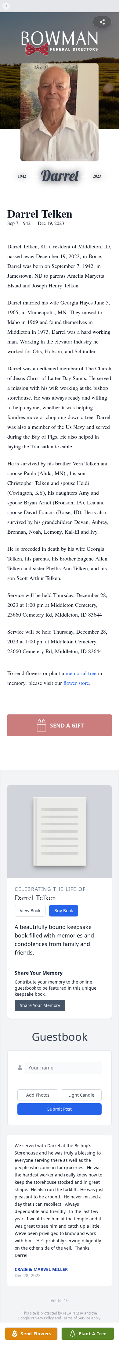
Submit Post (59, 1109)
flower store (76, 682)
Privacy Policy (42, 1318)
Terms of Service (76, 1318)
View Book (30, 910)
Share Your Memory (40, 1005)
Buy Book (63, 910)
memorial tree (81, 673)
